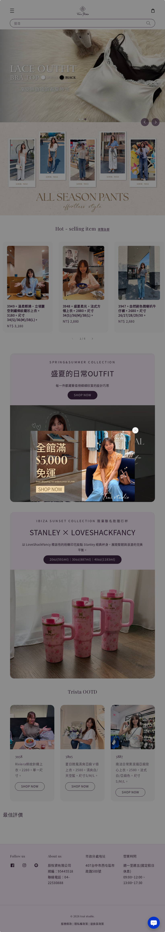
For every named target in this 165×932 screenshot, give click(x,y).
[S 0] (82, 466)
